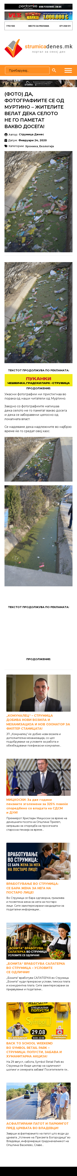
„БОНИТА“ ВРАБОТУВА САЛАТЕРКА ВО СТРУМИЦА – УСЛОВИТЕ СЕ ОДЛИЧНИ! (35, 968)
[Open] (68, 70)
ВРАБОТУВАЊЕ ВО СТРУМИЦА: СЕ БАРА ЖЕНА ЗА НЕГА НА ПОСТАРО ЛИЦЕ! (32, 888)
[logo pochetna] (38, 48)
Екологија (46, 146)
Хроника (31, 146)
